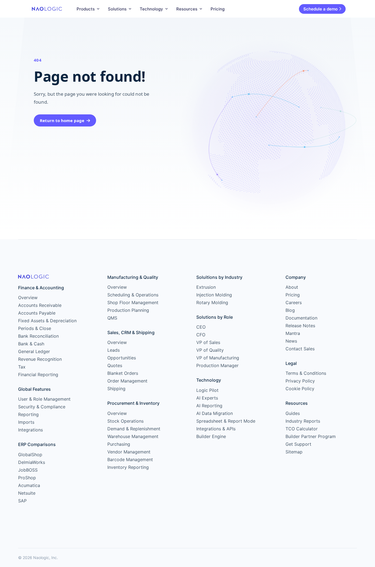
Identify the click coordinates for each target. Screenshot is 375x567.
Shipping (116, 388)
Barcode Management (130, 459)
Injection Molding (214, 295)
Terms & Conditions (306, 373)
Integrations (30, 430)
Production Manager (217, 365)
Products (86, 9)
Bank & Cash (31, 343)
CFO (200, 334)
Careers (294, 302)
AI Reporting (209, 405)
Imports (26, 422)
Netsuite (26, 493)
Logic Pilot (207, 390)
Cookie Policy (300, 388)
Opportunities (121, 357)
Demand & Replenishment (133, 428)
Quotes (114, 365)
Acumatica (29, 485)
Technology (151, 9)
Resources (186, 9)
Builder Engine (211, 436)
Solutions (117, 9)
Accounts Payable (36, 313)
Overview (28, 297)
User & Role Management (44, 399)
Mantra (293, 333)
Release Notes (300, 325)
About (292, 287)
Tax (22, 367)
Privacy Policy (300, 381)
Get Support (298, 444)
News (291, 341)
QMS (112, 318)
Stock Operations (125, 421)
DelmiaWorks (31, 462)
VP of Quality (210, 350)
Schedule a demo (320, 9)
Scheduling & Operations (132, 295)
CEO (201, 327)
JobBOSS (28, 470)
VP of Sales (208, 342)
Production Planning (128, 310)
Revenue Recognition (40, 359)
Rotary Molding (212, 302)
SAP (22, 500)
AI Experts (207, 398)
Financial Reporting (38, 374)
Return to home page (62, 120)
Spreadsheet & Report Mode (225, 421)
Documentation (301, 318)
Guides (293, 413)
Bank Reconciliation (38, 336)
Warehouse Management (132, 436)
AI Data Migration (214, 413)
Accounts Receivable (39, 305)
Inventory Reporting (128, 467)
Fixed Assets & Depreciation (47, 320)
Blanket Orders (122, 373)
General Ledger (34, 351)
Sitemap (294, 452)
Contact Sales (300, 348)
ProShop (27, 477)
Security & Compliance (41, 406)
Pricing (218, 9)
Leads (113, 350)
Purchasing (118, 444)
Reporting (28, 414)
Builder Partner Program (311, 436)
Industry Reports (303, 421)
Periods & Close (34, 328)
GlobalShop (30, 454)
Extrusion (206, 287)
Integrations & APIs (216, 428)
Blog (290, 310)
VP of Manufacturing (217, 357)
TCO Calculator (302, 428)
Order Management (127, 381)
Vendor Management (128, 452)
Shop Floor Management (132, 302)
